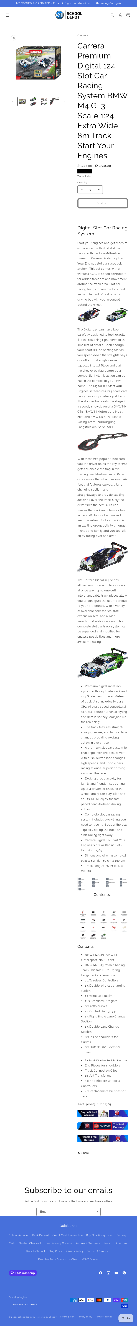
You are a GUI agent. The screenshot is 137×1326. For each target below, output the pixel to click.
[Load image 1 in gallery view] (22, 101)
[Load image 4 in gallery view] (54, 101)
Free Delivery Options (58, 1243)
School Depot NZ (26, 1317)
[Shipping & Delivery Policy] (102, 1129)
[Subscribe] (96, 1212)
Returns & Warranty (87, 1243)
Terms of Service (97, 1251)
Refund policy (67, 1317)
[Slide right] (64, 102)
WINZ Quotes (90, 1259)
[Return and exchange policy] (102, 1142)
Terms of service (103, 1317)
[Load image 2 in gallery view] (33, 101)
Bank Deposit (40, 1235)
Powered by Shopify (46, 1317)
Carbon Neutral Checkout (25, 1243)
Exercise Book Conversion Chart (58, 1259)
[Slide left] (13, 102)
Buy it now (102, 215)
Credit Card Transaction (67, 1235)
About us (121, 1243)
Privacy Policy (74, 1251)
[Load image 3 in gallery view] (44, 101)
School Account (19, 1235)
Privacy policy (85, 1317)
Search (108, 1243)
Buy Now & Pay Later (99, 1235)
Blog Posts (55, 1251)
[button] (7, 15)
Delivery (121, 1235)
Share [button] (85, 1152)
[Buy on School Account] (102, 1117)
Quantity (82, 182)
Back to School (35, 1251)
